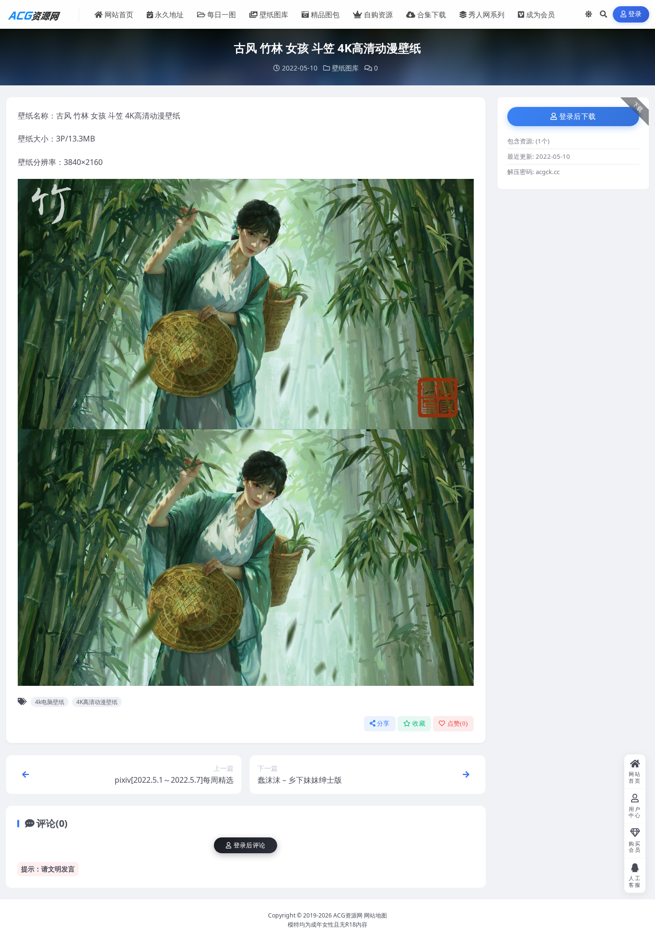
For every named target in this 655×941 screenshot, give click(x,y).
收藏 (418, 723)
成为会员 (540, 14)
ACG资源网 (348, 915)
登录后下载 (577, 116)
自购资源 (378, 14)
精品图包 (325, 14)
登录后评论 (250, 845)
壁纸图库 (273, 14)
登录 (635, 14)
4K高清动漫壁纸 (96, 702)
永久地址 (169, 14)
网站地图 (375, 915)
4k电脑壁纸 (49, 702)
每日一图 (221, 14)
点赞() (457, 723)
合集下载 (431, 14)
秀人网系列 (486, 14)
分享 (383, 723)
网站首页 (119, 14)
